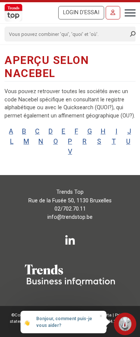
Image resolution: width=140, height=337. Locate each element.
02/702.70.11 (70, 209)
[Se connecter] (113, 12)
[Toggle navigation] (128, 12)
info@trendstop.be (70, 217)
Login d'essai (81, 12)
